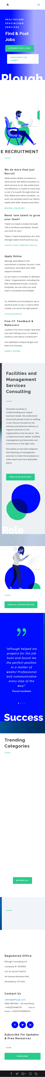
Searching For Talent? (18, 58)
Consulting (17, 839)
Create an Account (20, 477)
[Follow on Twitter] (22, 1024)
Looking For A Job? (19, 48)
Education (16, 866)
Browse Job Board (15, 208)
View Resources (13, 314)
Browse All (22, 880)
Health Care (18, 813)
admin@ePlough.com (15, 999)
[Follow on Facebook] (15, 1024)
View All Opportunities (21, 604)
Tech (10, 787)
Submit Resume (13, 351)
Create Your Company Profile (21, 245)
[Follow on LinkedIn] (30, 1024)
